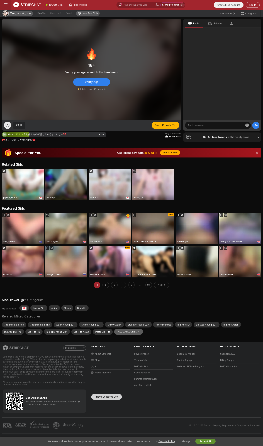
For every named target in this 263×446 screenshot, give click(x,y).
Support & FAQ (227, 354)
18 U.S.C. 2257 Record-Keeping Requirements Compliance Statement (224, 425)
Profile (41, 13)
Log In (252, 5)
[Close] (257, 153)
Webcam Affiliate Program (190, 366)
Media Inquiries (103, 372)
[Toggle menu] (5, 5)
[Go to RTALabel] (7, 425)
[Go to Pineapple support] (56, 425)
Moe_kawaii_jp (13, 300)
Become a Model (186, 354)
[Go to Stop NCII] (73, 425)
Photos (55, 13)
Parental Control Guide (145, 379)
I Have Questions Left (106, 396)
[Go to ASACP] (21, 425)
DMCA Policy (141, 366)
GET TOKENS (170, 152)
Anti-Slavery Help (143, 385)
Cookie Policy (167, 441)
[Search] (157, 4)
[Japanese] (24, 308)
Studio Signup (184, 360)
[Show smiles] (247, 125)
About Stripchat (103, 354)
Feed (69, 13)
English (72, 348)
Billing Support (227, 360)
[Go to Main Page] (27, 5)
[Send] (255, 125)
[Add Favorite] (7, 125)
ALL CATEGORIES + (128, 331)
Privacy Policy (141, 354)
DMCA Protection (229, 366)
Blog (97, 360)
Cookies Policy (142, 372)
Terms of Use (141, 360)
